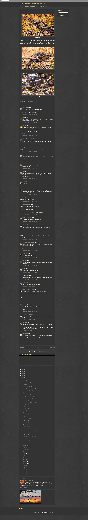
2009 (23, 471)
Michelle (24, 260)
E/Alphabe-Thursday (27, 406)
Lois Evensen (25, 107)
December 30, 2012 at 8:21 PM (29, 272)
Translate (62, 15)
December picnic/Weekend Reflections (31, 402)
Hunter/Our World (27, 410)
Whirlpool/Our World (27, 438)
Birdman (24, 163)
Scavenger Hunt (26, 400)
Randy (24, 268)
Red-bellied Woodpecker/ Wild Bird (30, 436)
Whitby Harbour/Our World (29, 382)
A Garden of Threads (27, 233)
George (24, 282)
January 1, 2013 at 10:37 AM (29, 319)
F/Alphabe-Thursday (27, 392)
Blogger (51, 512)
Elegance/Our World (27, 424)
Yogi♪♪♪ (24, 154)
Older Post (52, 347)
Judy (23, 117)
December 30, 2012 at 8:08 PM (29, 265)
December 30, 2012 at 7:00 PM (29, 250)
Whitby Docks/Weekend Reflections (31, 388)
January (25, 465)
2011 (23, 467)
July (24, 453)
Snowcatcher (25, 333)
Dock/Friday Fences (27, 404)
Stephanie (24, 253)
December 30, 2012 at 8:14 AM (29, 135)
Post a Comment (25, 342)
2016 (23, 369)
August (24, 451)
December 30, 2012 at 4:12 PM (29, 230)
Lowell (24, 125)
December (25, 379)
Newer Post (23, 347)
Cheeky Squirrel (26, 412)
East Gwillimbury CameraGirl (32, 4)
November (25, 445)
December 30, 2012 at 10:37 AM (29, 178)
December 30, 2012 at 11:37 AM (29, 194)
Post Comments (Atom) (40, 351)
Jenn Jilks (24, 322)
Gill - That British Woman (28, 242)
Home (37, 347)
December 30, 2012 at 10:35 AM (29, 168)
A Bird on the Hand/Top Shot (29, 386)
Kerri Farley (25, 197)
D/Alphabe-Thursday (27, 420)
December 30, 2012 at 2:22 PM (29, 221)
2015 (23, 371)
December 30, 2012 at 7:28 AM (29, 114)
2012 (23, 377)
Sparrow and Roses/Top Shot (29, 398)
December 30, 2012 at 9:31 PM (29, 279)
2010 (23, 469)
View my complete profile (25, 487)
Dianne (24, 181)
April (24, 459)
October (25, 447)
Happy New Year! (27, 380)
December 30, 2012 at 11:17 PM (29, 286)
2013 (23, 375)
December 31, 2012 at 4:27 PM (29, 311)
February (25, 463)
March (24, 461)
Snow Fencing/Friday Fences (29, 418)
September (25, 449)
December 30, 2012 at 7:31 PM (29, 257)
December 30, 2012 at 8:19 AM (29, 144)
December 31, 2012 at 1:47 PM (29, 300)
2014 (23, 373)
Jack (23, 224)
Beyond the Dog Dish (27, 289)
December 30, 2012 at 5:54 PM (29, 239)
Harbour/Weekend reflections (29, 416)
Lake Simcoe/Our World (28, 396)
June (24, 455)
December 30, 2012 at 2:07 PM (29, 214)
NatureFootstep (26, 314)
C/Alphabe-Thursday (27, 434)
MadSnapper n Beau (27, 138)
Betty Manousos (26, 204)
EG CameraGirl (29, 480)
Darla (23, 303)
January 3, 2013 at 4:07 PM (28, 339)
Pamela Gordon (26, 188)
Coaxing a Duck (26, 440)
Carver (24, 296)
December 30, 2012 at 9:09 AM (29, 160)
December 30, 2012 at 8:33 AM (29, 151)
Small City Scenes (26, 217)
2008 (23, 473)
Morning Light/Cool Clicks (28, 390)
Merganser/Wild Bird (27, 394)
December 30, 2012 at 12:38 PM (29, 201)
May (24, 457)
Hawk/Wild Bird (26, 408)
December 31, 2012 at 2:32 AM (29, 293)
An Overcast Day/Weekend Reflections (31, 430)
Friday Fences (26, 432)
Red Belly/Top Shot (27, 426)
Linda (23, 147)
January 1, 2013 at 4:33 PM (28, 330)
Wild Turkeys (26, 384)
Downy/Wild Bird (26, 422)
